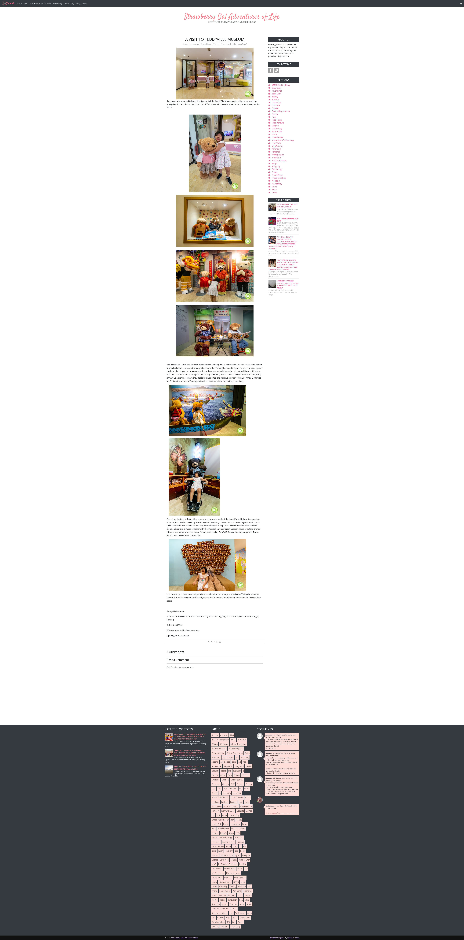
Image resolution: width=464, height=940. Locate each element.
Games (249, 810)
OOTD (236, 882)
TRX (228, 922)
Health (239, 819)
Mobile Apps (229, 868)
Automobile (216, 766)
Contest (249, 784)
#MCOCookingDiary (281, 85)
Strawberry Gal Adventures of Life (232, 17)
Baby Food (228, 766)
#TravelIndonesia (219, 748)
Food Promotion (231, 806)
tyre (234, 922)
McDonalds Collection (227, 864)
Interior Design (228, 842)
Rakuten (248, 895)
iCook (274, 186)
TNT (213, 917)
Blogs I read (81, 3)
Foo (241, 802)
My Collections (218, 873)
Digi (240, 788)
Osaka (214, 886)
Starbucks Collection (220, 908)
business (237, 770)
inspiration (238, 837)
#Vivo (247, 753)
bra (229, 770)
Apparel (215, 762)
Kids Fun (215, 855)
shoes (224, 904)
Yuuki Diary (277, 183)
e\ (220, 793)
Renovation (232, 900)
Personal (276, 151)
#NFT (233, 739)
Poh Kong (236, 891)
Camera (215, 775)
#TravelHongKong (238, 744)
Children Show (237, 779)
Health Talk (277, 131)
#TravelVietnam (218, 753)
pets (249, 886)
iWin (245, 846)
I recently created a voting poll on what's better (281, 807)
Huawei (215, 833)
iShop (274, 192)
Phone (214, 891)
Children (225, 779)
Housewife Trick (238, 828)
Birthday (275, 99)
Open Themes (293, 938)
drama (247, 788)
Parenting (57, 3)
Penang (232, 886)
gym (232, 819)
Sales (247, 900)
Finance (233, 802)
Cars (230, 775)
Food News (277, 120)
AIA (237, 757)
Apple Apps (225, 762)
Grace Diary (69, 3)
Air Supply (245, 757)
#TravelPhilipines (236, 748)
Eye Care (215, 802)
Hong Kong (235, 824)
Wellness (225, 926)
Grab (224, 815)
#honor (215, 735)
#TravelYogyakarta (235, 753)
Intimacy (240, 842)
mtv (245, 868)
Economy (227, 793)
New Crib (228, 877)
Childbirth (276, 102)
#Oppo (215, 744)
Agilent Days (228, 757)
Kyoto (237, 855)
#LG (232, 735)
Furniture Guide (228, 810)
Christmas (216, 784)
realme (215, 900)
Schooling (216, 904)
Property (232, 895)
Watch (240, 922)
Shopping (276, 166)
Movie (239, 868)
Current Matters (230, 788)
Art (239, 762)
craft (214, 788)
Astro (245, 762)
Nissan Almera (225, 882)
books (223, 770)
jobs (236, 851)
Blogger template (277, 938)
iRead (274, 189)
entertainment (237, 797)
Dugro (214, 793)
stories (234, 908)
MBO (214, 864)
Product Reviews (279, 160)
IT (240, 846)
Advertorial (277, 91)
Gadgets (275, 125)
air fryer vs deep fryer (273, 813)
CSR (219, 788)
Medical (242, 864)
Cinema (225, 784)
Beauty (275, 96)
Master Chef (244, 859)
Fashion (224, 802)
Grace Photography (220, 819)
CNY (233, 784)
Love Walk (276, 143)
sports (249, 904)
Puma (240, 895)
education (237, 793)
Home (19, 3)
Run (241, 900)
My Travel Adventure (33, 3)
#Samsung (277, 88)
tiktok (249, 913)
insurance (216, 842)
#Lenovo (224, 735)
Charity (237, 775)
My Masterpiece (233, 873)
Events (48, 3)
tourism (220, 917)
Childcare (276, 105)
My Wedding (277, 146)
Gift (213, 815)
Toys (228, 917)
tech (231, 913)
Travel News (277, 175)
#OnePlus (242, 739)
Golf (218, 815)
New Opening (240, 877)
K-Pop (243, 851)
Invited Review (218, 846)
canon (223, 775)
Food (274, 117)
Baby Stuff (276, 93)
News (214, 882)
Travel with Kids (228, 44)
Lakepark (246, 855)
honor (245, 824)
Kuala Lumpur (227, 855)
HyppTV (223, 833)
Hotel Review (277, 137)
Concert (275, 108)
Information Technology (283, 140)
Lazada (215, 859)
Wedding (276, 180)
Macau (234, 859)
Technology (277, 169)
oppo (243, 882)
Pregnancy (276, 157)
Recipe (275, 163)
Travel (216, 44)
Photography (278, 154)
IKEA (238, 833)
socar (241, 904)
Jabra (214, 851)
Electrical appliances (281, 111)
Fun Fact (215, 810)
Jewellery (228, 851)
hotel (214, 828)
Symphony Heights (219, 913)
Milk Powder (217, 868)
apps (234, 762)
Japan (220, 851)
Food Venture (278, 122)
